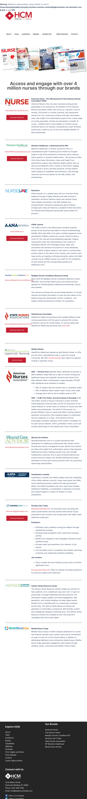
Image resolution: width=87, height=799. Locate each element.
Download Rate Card (17, 330)
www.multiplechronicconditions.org (19, 280)
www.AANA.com (17, 231)
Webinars (9, 746)
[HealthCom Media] (19, 15)
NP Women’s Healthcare (54, 744)
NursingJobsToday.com (40, 509)
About (8, 34)
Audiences (26, 34)
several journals (54, 358)
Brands (36, 34)
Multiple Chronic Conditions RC (57, 735)
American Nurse (51, 730)
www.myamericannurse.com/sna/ (18, 324)
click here (66, 326)
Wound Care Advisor (53, 747)
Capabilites (46, 34)
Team (16, 34)
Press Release (62, 34)
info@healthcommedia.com (21, 791)
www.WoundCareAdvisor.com (17, 447)
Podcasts (9, 749)
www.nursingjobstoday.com (17, 511)
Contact (74, 34)
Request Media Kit (17, 158)
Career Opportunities (13, 761)
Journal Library (17, 360)
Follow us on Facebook (16, 796)
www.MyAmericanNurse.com (17, 110)
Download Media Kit (17, 117)
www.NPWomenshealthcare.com (18, 152)
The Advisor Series (52, 732)
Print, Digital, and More (14, 752)
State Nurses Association (55, 741)
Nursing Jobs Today (53, 738)
